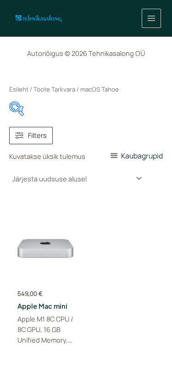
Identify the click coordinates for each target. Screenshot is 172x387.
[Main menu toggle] (151, 18)
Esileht (18, 89)
